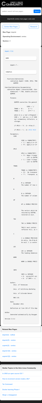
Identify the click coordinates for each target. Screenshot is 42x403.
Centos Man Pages (11, 27)
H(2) (34, 130)
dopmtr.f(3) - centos (9, 351)
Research (33, 27)
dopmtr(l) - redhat (8, 335)
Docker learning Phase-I (10, 389)
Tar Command (7, 384)
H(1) (30, 130)
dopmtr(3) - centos (9, 340)
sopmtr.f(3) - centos (9, 356)
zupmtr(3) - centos (8, 345)
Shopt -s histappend (9, 395)
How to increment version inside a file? (16, 379)
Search (37, 11)
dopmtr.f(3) (9, 51)
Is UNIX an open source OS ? (12, 373)
